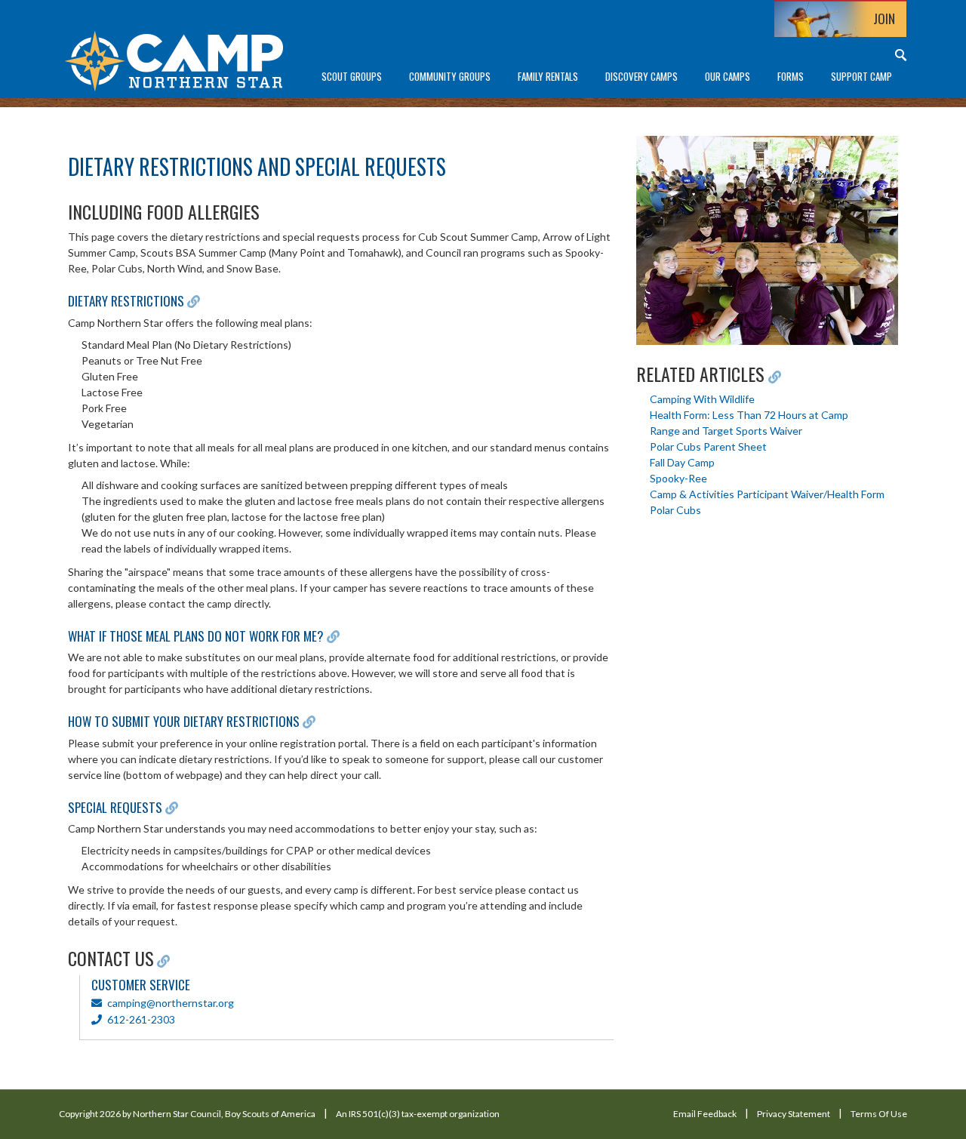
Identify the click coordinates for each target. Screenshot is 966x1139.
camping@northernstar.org (170, 1002)
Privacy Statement (793, 1113)
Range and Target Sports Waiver (726, 430)
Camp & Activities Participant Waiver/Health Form (767, 494)
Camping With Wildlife (702, 398)
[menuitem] (351, 77)
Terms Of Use (879, 1113)
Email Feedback (705, 1113)
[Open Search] (901, 54)
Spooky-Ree (678, 478)
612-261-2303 (140, 1019)
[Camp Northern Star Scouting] (173, 59)
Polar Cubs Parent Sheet (708, 446)
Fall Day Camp (682, 462)
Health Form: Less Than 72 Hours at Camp (749, 414)
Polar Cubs (675, 509)
